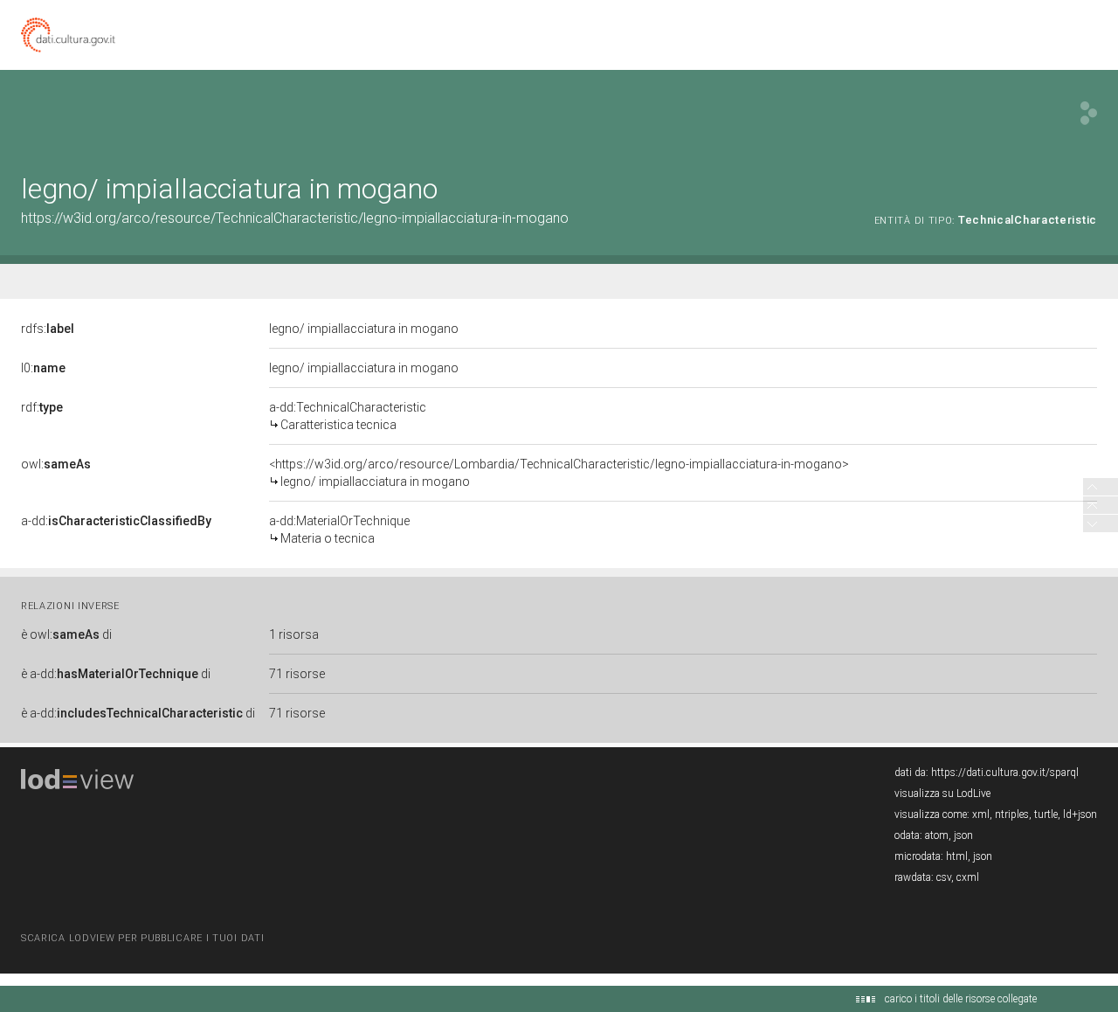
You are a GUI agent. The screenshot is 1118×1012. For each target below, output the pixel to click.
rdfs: (47, 329)
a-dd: (116, 521)
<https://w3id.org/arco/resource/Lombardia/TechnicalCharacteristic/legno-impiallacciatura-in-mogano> (559, 473)
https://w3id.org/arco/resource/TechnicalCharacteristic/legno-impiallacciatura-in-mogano (295, 218)
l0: (43, 368)
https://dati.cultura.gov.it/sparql (1005, 772)
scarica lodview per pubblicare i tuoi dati (142, 938)
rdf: (42, 407)
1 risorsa (294, 634)
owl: (56, 464)
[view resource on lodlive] (1088, 113)
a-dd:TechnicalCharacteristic (347, 416)
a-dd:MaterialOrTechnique (339, 529)
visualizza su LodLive (942, 793)
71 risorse (297, 674)
